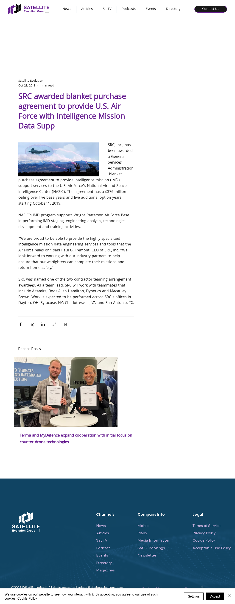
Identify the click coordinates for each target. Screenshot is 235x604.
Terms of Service (207, 525)
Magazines (105, 570)
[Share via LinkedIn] (43, 324)
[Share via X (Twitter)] (32, 324)
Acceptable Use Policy (212, 548)
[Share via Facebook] (20, 324)
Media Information (153, 540)
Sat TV (101, 540)
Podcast (103, 548)
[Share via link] (54, 324)
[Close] (229, 596)
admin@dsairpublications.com (100, 588)
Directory (104, 562)
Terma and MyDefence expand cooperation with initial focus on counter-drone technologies (76, 439)
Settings (194, 596)
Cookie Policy (204, 540)
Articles (102, 533)
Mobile (143, 525)
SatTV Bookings (151, 548)
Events (102, 555)
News (101, 525)
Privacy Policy (204, 533)
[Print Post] (65, 324)
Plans (142, 533)
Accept (215, 596)
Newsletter (146, 555)
